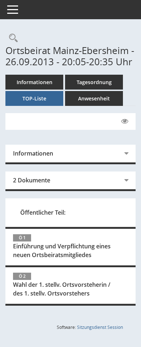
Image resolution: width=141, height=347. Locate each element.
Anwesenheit (94, 98)
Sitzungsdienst (100, 327)
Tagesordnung (94, 82)
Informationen (34, 82)
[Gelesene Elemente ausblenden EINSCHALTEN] (125, 121)
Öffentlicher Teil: (42, 212)
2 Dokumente (31, 180)
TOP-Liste (34, 98)
